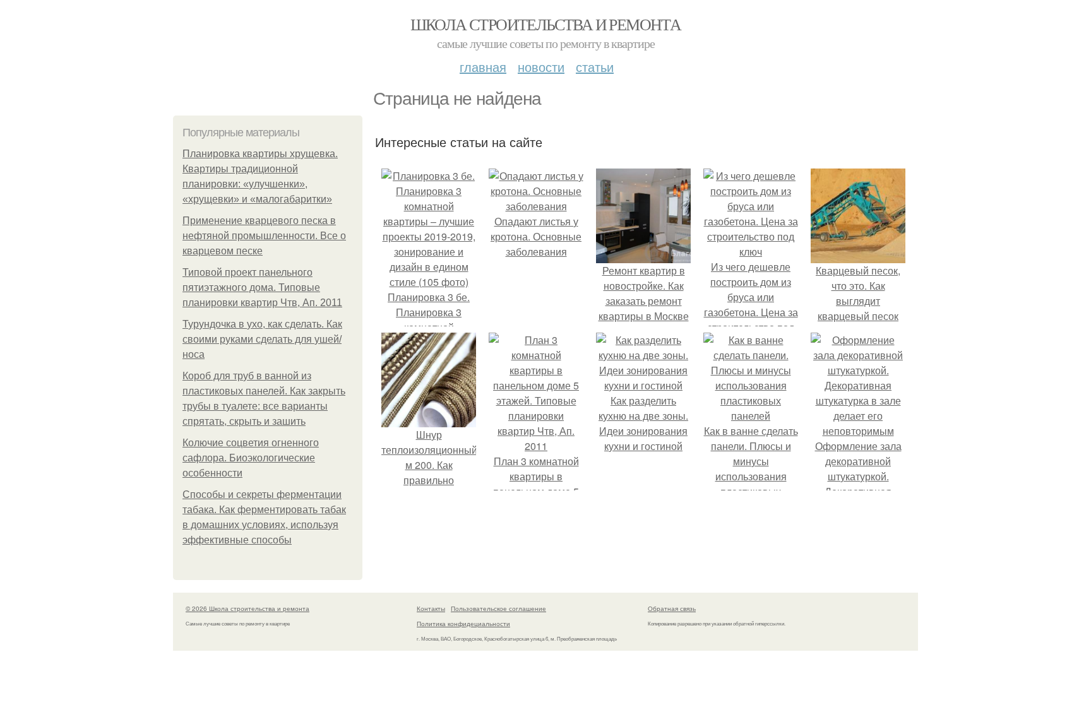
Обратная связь (672, 608)
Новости (541, 66)
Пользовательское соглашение (498, 608)
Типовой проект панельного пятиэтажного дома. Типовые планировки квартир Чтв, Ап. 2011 (262, 287)
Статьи (595, 66)
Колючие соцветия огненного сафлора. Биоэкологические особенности (250, 457)
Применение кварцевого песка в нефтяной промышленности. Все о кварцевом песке (264, 235)
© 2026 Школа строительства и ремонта (247, 608)
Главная (483, 66)
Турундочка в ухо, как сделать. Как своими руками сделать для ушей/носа (262, 339)
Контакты (431, 608)
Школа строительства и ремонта (545, 24)
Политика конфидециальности (463, 623)
